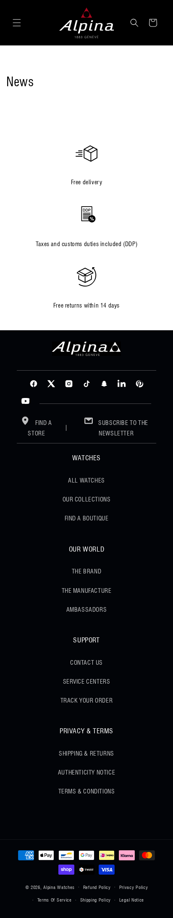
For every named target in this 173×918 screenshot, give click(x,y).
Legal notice (131, 900)
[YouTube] (25, 401)
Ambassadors (86, 609)
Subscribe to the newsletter (122, 428)
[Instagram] (69, 384)
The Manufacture (87, 590)
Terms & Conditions (86, 791)
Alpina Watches (59, 887)
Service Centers (86, 681)
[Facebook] (33, 384)
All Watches (86, 480)
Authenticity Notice (86, 772)
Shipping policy (95, 900)
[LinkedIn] (122, 384)
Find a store (40, 428)
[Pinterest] (139, 384)
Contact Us (86, 662)
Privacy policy (133, 887)
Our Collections (87, 499)
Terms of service (54, 900)
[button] (17, 22)
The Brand (86, 571)
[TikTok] (86, 384)
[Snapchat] (104, 384)
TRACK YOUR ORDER (86, 700)
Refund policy (97, 887)
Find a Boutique (87, 518)
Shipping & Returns (86, 753)
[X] (51, 384)
